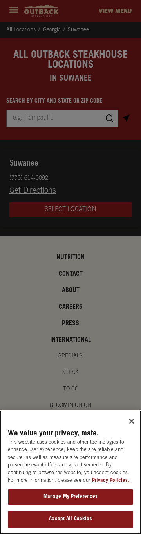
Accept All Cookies (70, 519)
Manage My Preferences (70, 496)
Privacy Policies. (110, 480)
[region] (70, 472)
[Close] (131, 421)
